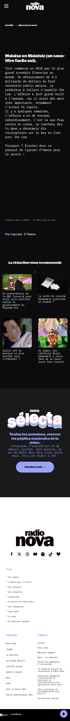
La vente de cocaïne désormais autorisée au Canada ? (52, 298)
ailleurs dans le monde (17, 220)
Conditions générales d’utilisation (49, 663)
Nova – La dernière (47, 657)
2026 (8, 683)
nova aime (13, 611)
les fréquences (16, 607)
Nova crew (43, 648)
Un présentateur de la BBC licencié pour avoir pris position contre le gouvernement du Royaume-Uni (17, 300)
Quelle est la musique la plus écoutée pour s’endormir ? (13, 355)
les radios (13, 577)
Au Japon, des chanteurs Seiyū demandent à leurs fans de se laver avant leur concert (51, 356)
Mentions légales (46, 653)
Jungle (9, 649)
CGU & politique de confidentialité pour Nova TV (49, 691)
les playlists (15, 592)
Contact (41, 643)
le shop (12, 616)
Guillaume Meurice (15, 660)
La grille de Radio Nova (21, 602)
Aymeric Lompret (14, 672)
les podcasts (14, 587)
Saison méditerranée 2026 (19, 694)
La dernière (12, 655)
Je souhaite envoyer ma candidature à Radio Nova (51, 670)
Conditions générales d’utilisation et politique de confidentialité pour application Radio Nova (50, 680)
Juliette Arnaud (14, 666)
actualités (13, 597)
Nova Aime (11, 643)
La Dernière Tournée (48, 698)
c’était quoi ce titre (19, 582)
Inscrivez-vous (33, 466)
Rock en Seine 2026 (16, 689)
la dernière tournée (18, 621)
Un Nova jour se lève (44, 220)
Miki (8, 677)
